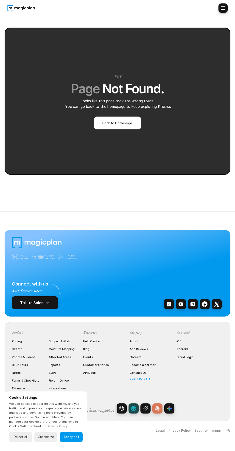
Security (201, 430)
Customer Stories (96, 365)
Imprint (217, 430)
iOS (179, 341)
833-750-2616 (140, 378)
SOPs (52, 372)
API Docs (89, 372)
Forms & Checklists (25, 380)
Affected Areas (60, 357)
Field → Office (59, 380)
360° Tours (20, 365)
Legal (160, 430)
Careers (135, 357)
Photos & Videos (23, 357)
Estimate (18, 388)
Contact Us (138, 372)
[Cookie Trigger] (228, 430)
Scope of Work (59, 341)
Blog (86, 349)
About (134, 341)
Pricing (17, 341)
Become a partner (143, 365)
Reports (54, 365)
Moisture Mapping (62, 349)
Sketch (17, 349)
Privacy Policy (179, 430)
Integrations (58, 388)
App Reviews (139, 349)
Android (182, 349)
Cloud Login (184, 357)
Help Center (92, 341)
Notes (16, 372)
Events (88, 357)
